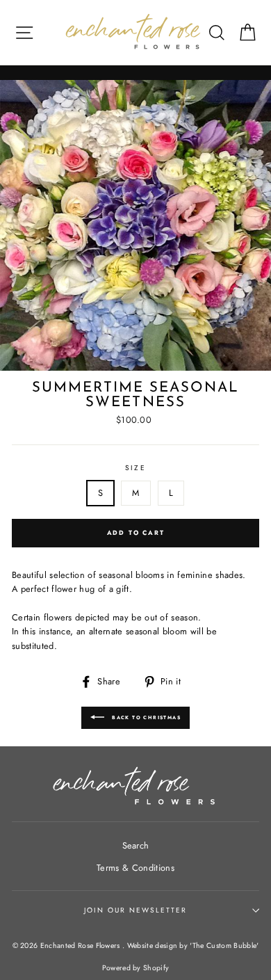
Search (135, 845)
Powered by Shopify (136, 968)
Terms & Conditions (135, 867)
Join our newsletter (136, 910)
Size (135, 468)
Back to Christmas (145, 717)
